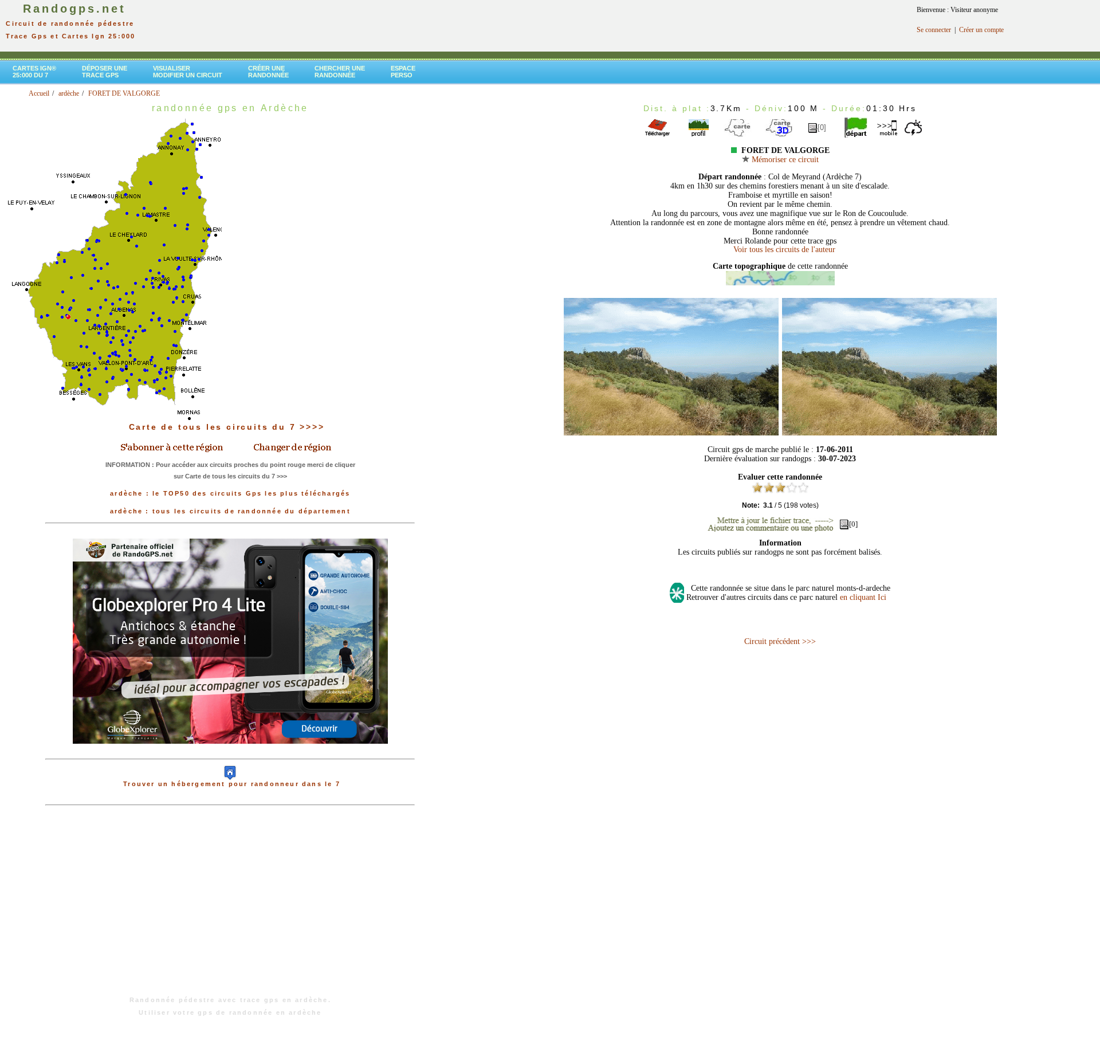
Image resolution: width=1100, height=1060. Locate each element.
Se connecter (934, 30)
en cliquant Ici (863, 597)
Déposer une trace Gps (104, 71)
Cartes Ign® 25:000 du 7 (34, 71)
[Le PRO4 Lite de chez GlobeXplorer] (230, 753)
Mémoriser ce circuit (784, 159)
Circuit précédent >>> (780, 641)
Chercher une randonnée (340, 71)
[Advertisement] (230, 906)
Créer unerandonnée (268, 71)
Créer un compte (981, 30)
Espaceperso (403, 71)
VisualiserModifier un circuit (187, 71)
